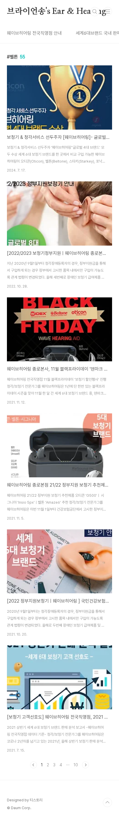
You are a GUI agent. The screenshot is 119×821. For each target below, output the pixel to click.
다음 (85, 764)
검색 (94, 11)
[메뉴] (107, 11)
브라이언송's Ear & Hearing (56, 12)
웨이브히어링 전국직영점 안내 (34, 33)
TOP (107, 802)
